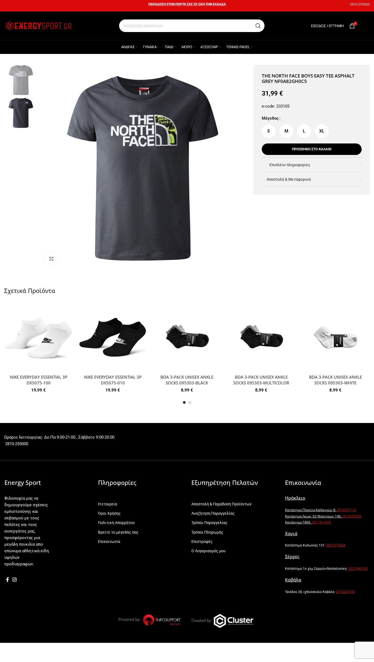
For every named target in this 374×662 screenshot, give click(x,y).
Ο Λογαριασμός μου (208, 551)
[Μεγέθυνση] (51, 259)
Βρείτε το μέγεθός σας (118, 532)
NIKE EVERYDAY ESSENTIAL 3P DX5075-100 (38, 379)
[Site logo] (38, 25)
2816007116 (346, 510)
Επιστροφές (202, 541)
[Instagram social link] (14, 579)
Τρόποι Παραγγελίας (209, 522)
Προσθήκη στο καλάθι (312, 149)
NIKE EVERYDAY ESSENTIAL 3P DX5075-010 (113, 379)
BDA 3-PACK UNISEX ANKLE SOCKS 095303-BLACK (186, 379)
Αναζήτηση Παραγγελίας (213, 513)
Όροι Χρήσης (109, 513)
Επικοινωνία (109, 541)
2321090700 (357, 569)
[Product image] (38, 337)
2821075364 (335, 545)
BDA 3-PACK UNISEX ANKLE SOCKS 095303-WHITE (335, 379)
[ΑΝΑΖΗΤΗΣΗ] (258, 25)
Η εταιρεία (107, 504)
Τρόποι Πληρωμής (207, 532)
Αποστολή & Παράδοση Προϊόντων (221, 504)
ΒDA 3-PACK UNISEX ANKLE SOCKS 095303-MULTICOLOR (261, 379)
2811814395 (321, 522)
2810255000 (351, 516)
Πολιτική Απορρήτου (116, 522)
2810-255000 (360, 4)
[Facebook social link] (7, 579)
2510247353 (345, 592)
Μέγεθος (270, 118)
